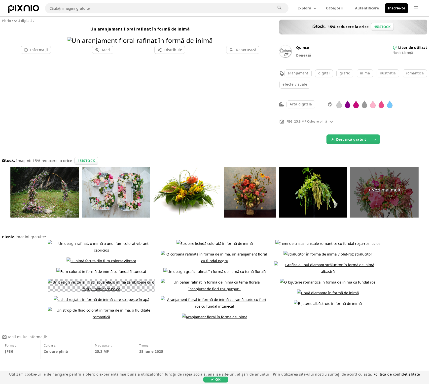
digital (324, 73)
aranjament (298, 73)
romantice (415, 73)
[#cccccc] (339, 104)
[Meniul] (416, 8)
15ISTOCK (86, 160)
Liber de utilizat (412, 47)
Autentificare (367, 8)
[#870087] (347, 104)
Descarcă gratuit (351, 139)
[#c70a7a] (356, 104)
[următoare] (207, 34)
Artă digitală (301, 104)
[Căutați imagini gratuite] (279, 8)
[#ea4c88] (381, 104)
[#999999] (364, 104)
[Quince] (285, 56)
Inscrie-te (396, 8)
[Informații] (331, 121)
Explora (304, 8)
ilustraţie (388, 73)
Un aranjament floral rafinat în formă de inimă (140, 29)
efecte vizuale (295, 84)
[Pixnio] (23, 10)
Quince (302, 47)
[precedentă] (73, 34)
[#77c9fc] (390, 104)
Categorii (334, 8)
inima (365, 73)
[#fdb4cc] (373, 104)
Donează (303, 55)
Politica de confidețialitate (396, 374)
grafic (345, 73)
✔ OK (215, 379)
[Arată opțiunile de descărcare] (375, 139)
